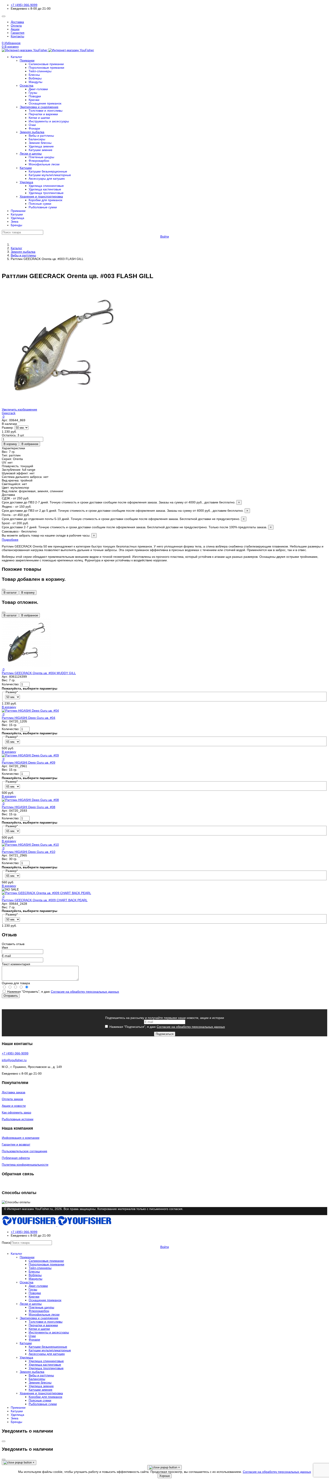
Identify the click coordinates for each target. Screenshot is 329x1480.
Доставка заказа (13, 1092)
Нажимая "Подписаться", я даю (167, 1027)
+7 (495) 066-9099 (24, 5)
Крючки (34, 100)
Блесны (34, 75)
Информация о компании (20, 1137)
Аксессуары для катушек (47, 178)
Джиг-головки (38, 89)
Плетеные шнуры (41, 157)
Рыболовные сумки (43, 207)
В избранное (29, 615)
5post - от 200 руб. (137, 525)
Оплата (16, 25)
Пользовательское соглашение (24, 1151)
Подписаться (164, 1034)
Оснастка (26, 85)
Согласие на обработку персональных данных (85, 991)
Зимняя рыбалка (32, 132)
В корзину (28, 592)
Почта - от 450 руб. (123, 517)
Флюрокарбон (39, 160)
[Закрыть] (3, 589)
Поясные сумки (40, 203)
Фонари (34, 128)
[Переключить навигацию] (3, 16)
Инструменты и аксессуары (49, 121)
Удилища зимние (41, 146)
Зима (14, 221)
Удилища (26, 182)
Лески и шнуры (31, 153)
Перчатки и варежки (43, 114)
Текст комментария (16, 964)
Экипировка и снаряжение (39, 107)
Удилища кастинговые (45, 189)
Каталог (16, 57)
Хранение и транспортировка (41, 196)
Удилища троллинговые (46, 193)
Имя (5, 947)
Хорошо (164, 1476)
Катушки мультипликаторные (50, 175)
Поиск (6, 1242)
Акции (15, 29)
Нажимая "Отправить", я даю (62, 991)
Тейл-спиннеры (40, 71)
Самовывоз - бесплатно (48, 533)
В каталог (10, 592)
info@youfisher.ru (14, 1060)
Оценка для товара (16, 983)
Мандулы (35, 82)
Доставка (17, 22)
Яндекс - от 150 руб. (125, 508)
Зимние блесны (40, 143)
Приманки (27, 60)
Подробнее (10, 539)
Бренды (16, 225)
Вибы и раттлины (41, 135)
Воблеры (35, 78)
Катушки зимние (40, 150)
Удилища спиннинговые (46, 185)
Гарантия (17, 32)
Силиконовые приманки (46, 64)
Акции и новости (14, 1105)
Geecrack (8, 413)
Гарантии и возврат (16, 1144)
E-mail (6, 956)
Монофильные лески (44, 164)
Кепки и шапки (39, 117)
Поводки (35, 96)
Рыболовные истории (17, 1119)
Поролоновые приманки (46, 67)
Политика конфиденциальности (25, 1164)
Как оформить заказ (16, 1112)
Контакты (17, 36)
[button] (164, 46)
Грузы (33, 92)
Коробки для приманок (45, 200)
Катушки (26, 168)
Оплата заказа (12, 1099)
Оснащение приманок (45, 103)
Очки (32, 125)
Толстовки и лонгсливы (45, 110)
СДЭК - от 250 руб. (121, 500)
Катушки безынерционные (48, 171)
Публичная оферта (16, 1158)
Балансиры (37, 139)
